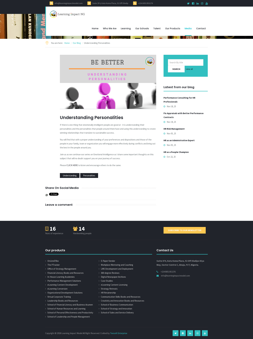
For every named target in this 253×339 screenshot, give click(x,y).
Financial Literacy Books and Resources (65, 272)
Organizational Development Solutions (65, 292)
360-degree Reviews (110, 272)
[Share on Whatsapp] (46, 194)
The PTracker (53, 264)
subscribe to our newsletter (184, 230)
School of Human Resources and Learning (66, 308)
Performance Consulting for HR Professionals (179, 99)
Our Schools (142, 28)
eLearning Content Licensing (114, 284)
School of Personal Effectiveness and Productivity (70, 312)
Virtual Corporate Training (59, 296)
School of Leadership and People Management (68, 316)
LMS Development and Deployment (117, 268)
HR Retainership (108, 292)
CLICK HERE (72, 165)
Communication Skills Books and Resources (120, 296)
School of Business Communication (117, 304)
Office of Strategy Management (61, 268)
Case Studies (107, 280)
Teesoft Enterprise (118, 333)
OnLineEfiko (53, 260)
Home (95, 28)
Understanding (70, 175)
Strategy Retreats (109, 288)
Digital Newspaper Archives (113, 276)
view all (189, 69)
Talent (157, 28)
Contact (201, 28)
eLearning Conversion (57, 288)
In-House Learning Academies (61, 276)
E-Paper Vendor (108, 260)
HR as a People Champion (176, 152)
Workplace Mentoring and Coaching (117, 264)
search (176, 69)
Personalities (89, 175)
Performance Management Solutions (64, 280)
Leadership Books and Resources (62, 300)
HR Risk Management (174, 128)
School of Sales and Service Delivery (117, 312)
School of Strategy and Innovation (116, 308)
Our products (172, 28)
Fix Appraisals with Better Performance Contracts (184, 115)
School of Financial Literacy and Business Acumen (70, 304)
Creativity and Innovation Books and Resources (122, 300)
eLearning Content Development (62, 284)
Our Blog (77, 43)
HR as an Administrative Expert (179, 140)
